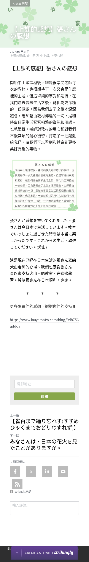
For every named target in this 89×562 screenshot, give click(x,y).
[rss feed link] (17, 484)
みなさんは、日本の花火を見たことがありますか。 (43, 444)
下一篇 (14, 436)
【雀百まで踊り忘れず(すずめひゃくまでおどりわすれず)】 (44, 424)
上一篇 (14, 415)
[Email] (63, 471)
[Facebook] (15, 471)
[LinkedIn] (47, 471)
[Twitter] (31, 471)
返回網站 (22, 3)
